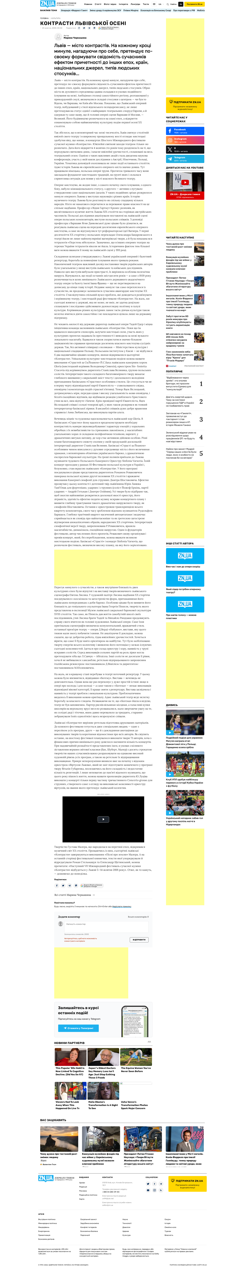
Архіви (82, 1183)
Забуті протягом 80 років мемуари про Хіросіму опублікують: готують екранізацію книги (179, 322)
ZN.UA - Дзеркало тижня (185, 194)
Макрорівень (43, 1227)
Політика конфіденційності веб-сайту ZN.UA (188, 1265)
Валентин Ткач (49, 1164)
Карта (81, 1199)
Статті (98, 4)
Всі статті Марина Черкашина (72, 894)
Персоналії (85, 1235)
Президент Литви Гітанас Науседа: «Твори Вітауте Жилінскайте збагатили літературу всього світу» (180, 283)
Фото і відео (110, 4)
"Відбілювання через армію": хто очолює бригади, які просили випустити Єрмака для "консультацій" (178, 383)
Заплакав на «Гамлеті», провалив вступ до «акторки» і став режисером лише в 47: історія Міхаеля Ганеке (179, 419)
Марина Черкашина (75, 38)
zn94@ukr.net (108, 1198)
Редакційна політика (88, 1195)
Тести (146, 4)
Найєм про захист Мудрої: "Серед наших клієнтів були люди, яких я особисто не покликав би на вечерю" (181, 453)
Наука (125, 1219)
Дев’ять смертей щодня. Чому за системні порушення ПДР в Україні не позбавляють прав (180, 401)
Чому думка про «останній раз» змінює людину (179, 246)
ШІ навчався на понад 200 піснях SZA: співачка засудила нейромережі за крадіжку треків (178, 340)
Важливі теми (48, 10)
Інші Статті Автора (180, 543)
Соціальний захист (88, 1219)
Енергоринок (44, 1231)
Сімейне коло (170, 1227)
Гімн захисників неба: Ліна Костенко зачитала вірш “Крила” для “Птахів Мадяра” (179, 356)
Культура (126, 1235)
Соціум (168, 1219)
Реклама (83, 1191)
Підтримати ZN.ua (194, 4)
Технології (126, 1223)
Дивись (172, 705)
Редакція (83, 1187)
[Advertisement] (103, 567)
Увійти (173, 4)
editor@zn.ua (107, 1205)
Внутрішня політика (46, 1219)
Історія (167, 1223)
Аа (181, 4)
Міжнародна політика (47, 1223)
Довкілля (126, 1227)
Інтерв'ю (123, 4)
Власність (169, 1235)
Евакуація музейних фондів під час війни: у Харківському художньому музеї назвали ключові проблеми (179, 264)
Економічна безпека (89, 1231)
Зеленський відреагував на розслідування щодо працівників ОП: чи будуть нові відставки (181, 437)
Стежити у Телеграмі (80, 1028)
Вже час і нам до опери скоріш (183, 566)
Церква (125, 1231)
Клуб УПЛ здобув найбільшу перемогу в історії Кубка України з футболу (184, 782)
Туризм (168, 1231)
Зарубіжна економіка (89, 1223)
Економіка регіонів (46, 1239)
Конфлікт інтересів (88, 1227)
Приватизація (44, 1235)
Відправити (139, 940)
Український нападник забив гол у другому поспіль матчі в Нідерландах (184, 821)
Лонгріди (135, 4)
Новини (88, 4)
